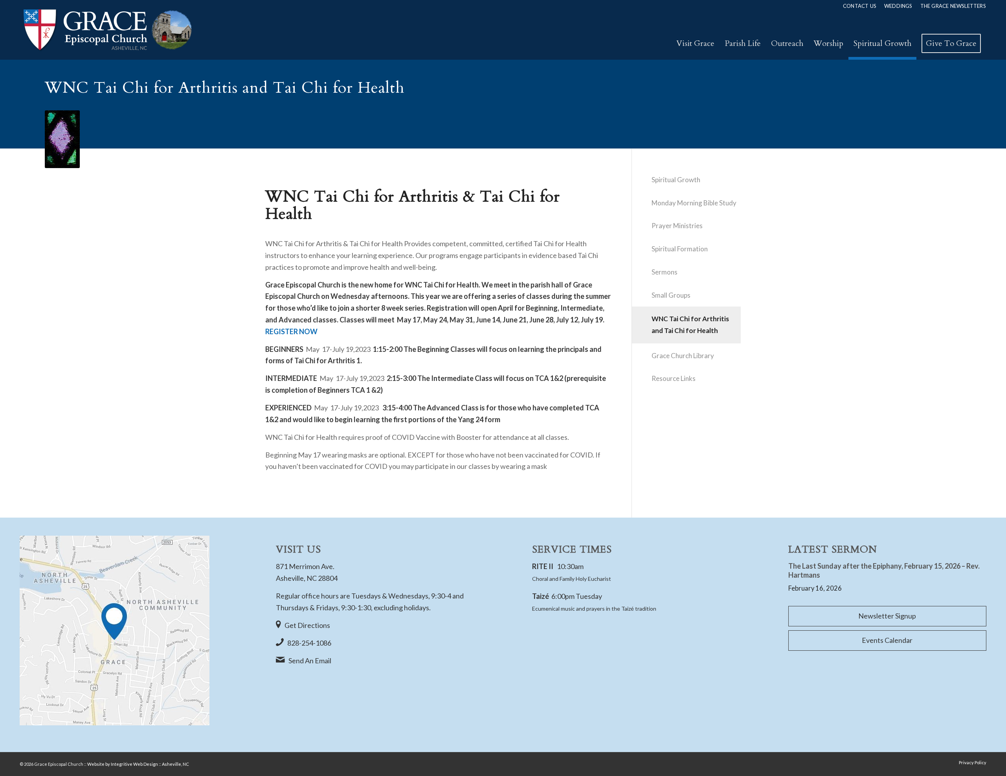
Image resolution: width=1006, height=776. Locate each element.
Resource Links (674, 378)
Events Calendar (887, 640)
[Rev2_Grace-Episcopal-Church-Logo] (107, 29)
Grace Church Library (683, 355)
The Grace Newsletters (953, 6)
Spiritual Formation (680, 249)
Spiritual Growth (676, 180)
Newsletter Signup (887, 615)
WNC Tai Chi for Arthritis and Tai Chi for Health (690, 325)
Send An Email (309, 660)
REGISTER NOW (291, 331)
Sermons (664, 272)
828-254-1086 (309, 643)
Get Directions (307, 625)
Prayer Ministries (677, 225)
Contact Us (859, 6)
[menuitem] (859, 6)
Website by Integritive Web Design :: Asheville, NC (138, 764)
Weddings (898, 6)
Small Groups (671, 295)
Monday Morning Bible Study (694, 203)
